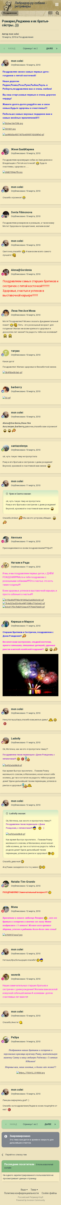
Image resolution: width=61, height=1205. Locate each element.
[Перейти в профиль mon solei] (6, 63)
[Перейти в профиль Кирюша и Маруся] (6, 624)
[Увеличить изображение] (37, 163)
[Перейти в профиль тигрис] (6, 353)
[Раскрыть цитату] (7, 493)
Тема (34, 1189)
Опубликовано (25, 65)
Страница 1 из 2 (31, 48)
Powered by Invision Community (30, 1200)
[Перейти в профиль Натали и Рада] (6, 565)
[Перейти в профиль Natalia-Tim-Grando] (6, 884)
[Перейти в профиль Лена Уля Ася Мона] (6, 313)
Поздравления (26, 37)
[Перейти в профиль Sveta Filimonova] (6, 214)
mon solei (14, 34)
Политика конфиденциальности (21, 1193)
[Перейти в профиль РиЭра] (6, 1039)
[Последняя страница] (56, 48)
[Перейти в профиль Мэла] (6, 909)
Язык (23, 1189)
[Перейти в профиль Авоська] (6, 539)
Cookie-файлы (49, 1193)
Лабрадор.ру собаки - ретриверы (31, 4)
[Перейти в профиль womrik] (6, 977)
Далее (49, 48)
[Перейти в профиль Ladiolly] (6, 740)
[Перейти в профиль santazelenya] (6, 448)
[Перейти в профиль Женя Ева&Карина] (6, 151)
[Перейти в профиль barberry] (6, 389)
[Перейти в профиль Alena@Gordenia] (6, 272)
